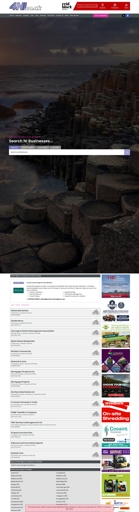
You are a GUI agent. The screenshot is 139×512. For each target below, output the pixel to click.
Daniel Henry (17, 320)
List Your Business (101, 15)
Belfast (59, 484)
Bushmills (14, 487)
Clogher (14, 493)
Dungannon (15, 504)
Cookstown (15, 496)
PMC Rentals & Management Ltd (26, 422)
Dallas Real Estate (19, 310)
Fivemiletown (16, 507)
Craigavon (60, 496)
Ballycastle (15, 476)
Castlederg (15, 490)
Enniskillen (60, 504)
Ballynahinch (16, 481)
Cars (32, 15)
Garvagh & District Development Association (32, 331)
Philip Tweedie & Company (23, 412)
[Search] (127, 152)
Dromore (59, 502)
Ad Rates (43, 15)
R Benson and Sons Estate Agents (27, 443)
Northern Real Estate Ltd (22, 392)
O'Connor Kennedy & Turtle (24, 402)
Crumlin (14, 499)
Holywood (14, 510)
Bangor (13, 484)
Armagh (59, 473)
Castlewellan (61, 490)
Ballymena (15, 479)
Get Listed (50, 15)
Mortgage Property (20, 381)
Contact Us (59, 15)
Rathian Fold (17, 453)
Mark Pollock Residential (23, 341)
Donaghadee (61, 499)
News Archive (74, 15)
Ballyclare (60, 476)
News (66, 15)
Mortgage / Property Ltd (22, 371)
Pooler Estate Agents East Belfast (39, 283)
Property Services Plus (21, 432)
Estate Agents (25, 305)
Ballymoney (60, 479)
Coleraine (59, 493)
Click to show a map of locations (22, 465)
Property (26, 15)
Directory (19, 15)
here (102, 507)
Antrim (13, 473)
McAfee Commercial (21, 351)
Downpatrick (15, 502)
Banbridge (60, 481)
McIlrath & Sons (18, 361)
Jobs (36, 15)
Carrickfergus (61, 487)
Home (12, 15)
